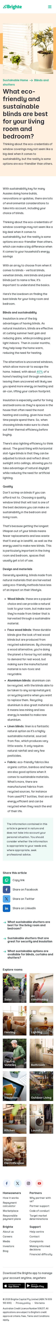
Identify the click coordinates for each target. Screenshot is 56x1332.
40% (40, 371)
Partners (36, 1193)
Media (6, 1241)
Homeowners (12, 1193)
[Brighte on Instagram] (28, 1183)
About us (8, 1231)
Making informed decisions (40, 1248)
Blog (5, 1251)
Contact (35, 1236)
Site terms (40, 1303)
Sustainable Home (15, 80)
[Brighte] (12, 6)
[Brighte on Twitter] (17, 1183)
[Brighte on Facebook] (7, 1183)
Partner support (39, 1206)
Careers (7, 1236)
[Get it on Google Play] (37, 1287)
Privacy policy (23, 1303)
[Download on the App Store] (14, 1287)
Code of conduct (39, 1210)
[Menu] (50, 7)
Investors (8, 1246)
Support (35, 1226)
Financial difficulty (41, 1254)
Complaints (36, 1241)
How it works (11, 1197)
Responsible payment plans (12, 1217)
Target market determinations (39, 1217)
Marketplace (10, 1210)
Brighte (8, 1226)
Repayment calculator (10, 1204)
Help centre (37, 1231)
